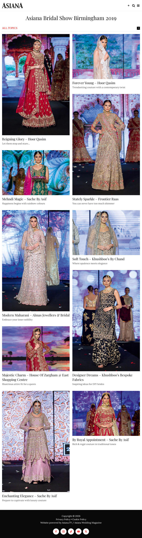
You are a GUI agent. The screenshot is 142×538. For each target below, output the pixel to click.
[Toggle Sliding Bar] (128, 5)
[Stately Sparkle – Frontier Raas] (106, 144)
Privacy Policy (63, 519)
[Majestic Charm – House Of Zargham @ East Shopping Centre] (36, 348)
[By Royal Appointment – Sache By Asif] (106, 413)
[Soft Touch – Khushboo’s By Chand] (106, 232)
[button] (71, 28)
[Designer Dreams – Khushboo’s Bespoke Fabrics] (106, 320)
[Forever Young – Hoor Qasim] (106, 56)
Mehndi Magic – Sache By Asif (24, 199)
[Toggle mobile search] (133, 5)
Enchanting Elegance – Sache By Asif (29, 496)
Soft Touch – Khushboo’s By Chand (98, 259)
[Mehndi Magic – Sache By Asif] (36, 172)
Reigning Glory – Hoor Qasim (24, 139)
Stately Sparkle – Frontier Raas (95, 199)
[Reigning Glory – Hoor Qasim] (36, 84)
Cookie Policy (79, 519)
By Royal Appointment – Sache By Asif (100, 439)
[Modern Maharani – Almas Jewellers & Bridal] (36, 260)
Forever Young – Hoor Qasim (93, 83)
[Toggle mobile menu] (138, 5)
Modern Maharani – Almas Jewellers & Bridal (36, 315)
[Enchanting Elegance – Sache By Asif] (36, 441)
